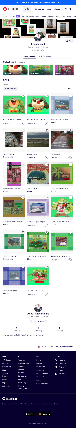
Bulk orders (6, 386)
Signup (5, 383)
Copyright (40, 377)
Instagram (62, 360)
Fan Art (5, 363)
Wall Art (44, 16)
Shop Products (30, 56)
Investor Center (23, 363)
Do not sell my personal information (36, 404)
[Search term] (28, 9)
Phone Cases (34, 16)
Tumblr (61, 370)
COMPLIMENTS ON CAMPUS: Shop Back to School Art (38, 2)
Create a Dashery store (23, 387)
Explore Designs (45, 56)
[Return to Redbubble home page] (12, 9)
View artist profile (38, 50)
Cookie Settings (42, 383)
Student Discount (5, 374)
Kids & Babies (66, 16)
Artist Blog (22, 383)
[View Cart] (70, 9)
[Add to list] (23, 95)
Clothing (14, 16)
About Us (21, 360)
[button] (38, 2)
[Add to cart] (22, 123)
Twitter (61, 367)
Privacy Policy (19, 404)
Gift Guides (6, 360)
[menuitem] (4, 16)
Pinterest (62, 374)
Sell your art (22, 376)
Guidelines (40, 370)
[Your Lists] (65, 9)
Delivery (39, 360)
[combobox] (27, 9)
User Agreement (7, 404)
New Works (6, 367)
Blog (4, 370)
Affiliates (21, 373)
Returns (39, 363)
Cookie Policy (53, 404)
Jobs (19, 379)
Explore (4, 16)
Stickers (25, 16)
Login (4, 379)
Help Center (40, 367)
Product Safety (42, 373)
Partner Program (21, 368)
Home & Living (53, 16)
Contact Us (40, 380)
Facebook (62, 363)
